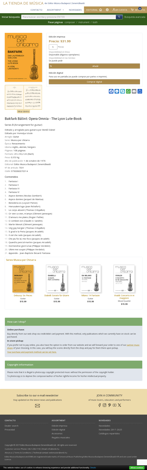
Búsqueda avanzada (134, 16)
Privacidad (10, 429)
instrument (84, 22)
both (95, 22)
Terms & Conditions (22, 452)
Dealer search (11, 425)
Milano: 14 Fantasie (90, 295)
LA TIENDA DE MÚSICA (23, 3)
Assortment (58, 420)
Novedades (105, 420)
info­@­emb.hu (53, 449)
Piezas (61, 46)
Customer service (12, 449)
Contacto (10, 420)
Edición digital (58, 429)
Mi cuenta (121, 9)
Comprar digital (94, 81)
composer (70, 22)
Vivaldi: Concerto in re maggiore (124, 296)
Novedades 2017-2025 (110, 429)
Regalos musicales (61, 437)
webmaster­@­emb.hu (58, 452)
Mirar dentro (23, 111)
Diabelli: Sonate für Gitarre (56, 295)
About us (8, 452)
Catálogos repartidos (109, 433)
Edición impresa (59, 425)
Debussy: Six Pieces (23, 295)
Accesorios (57, 433)
